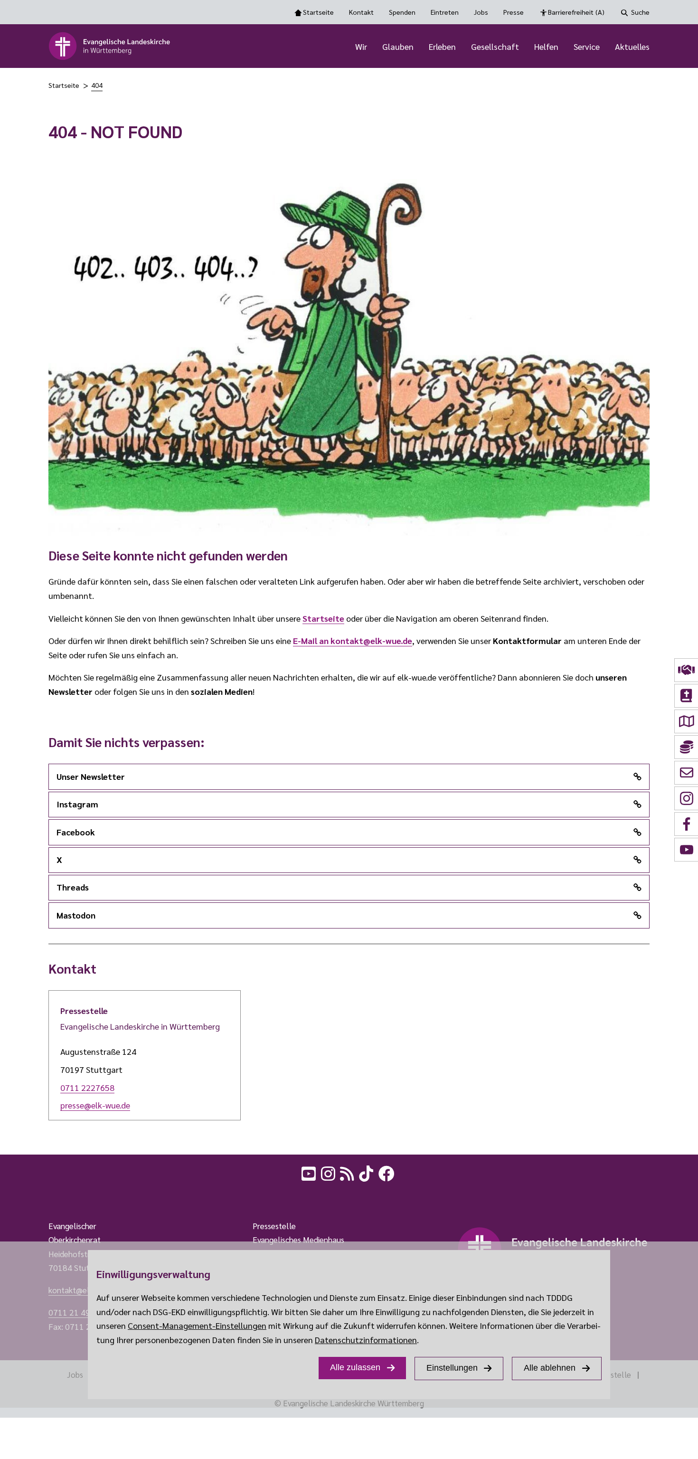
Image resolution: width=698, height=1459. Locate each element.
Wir (361, 46)
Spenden (402, 12)
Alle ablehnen (549, 1368)
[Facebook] (387, 1172)
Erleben (442, 46)
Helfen (546, 46)
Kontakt (361, 12)
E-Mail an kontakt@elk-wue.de (352, 640)
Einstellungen (452, 1368)
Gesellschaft (495, 46)
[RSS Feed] (348, 1172)
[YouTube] (310, 1172)
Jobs (481, 12)
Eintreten (445, 12)
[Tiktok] (367, 1172)
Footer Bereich (26, 1196)
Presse (513, 12)
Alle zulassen (355, 1367)
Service (587, 46)
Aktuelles (632, 46)
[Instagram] (329, 1172)
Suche (640, 12)
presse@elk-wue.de (95, 1104)
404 (97, 85)
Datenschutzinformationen (366, 1339)
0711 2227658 (87, 1087)
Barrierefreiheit (576, 12)
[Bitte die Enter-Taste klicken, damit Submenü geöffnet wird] (372, 47)
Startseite (318, 12)
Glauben (398, 46)
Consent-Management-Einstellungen (197, 1325)
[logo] (109, 46)
